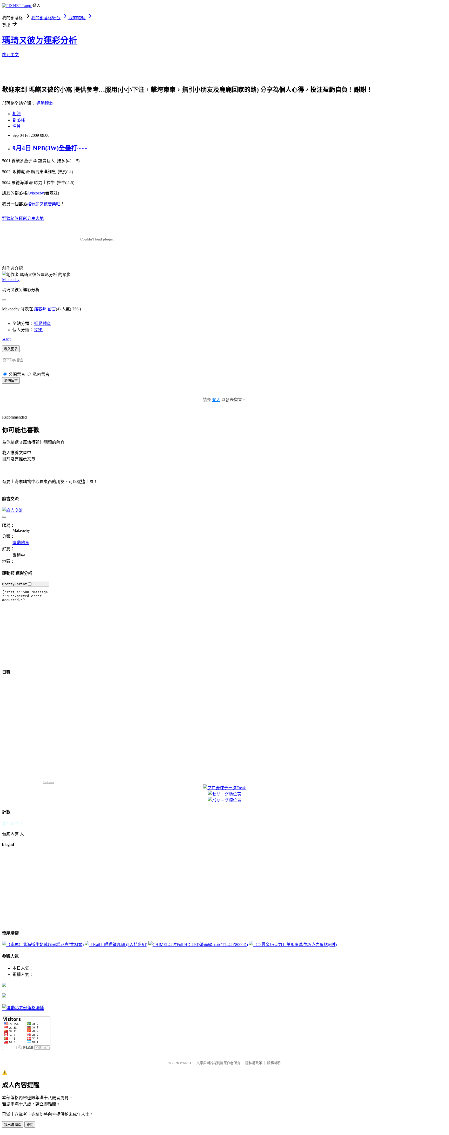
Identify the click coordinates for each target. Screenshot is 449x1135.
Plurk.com (48, 782)
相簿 (16, 114)
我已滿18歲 (12, 1125)
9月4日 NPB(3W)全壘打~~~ (49, 148)
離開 (30, 1125)
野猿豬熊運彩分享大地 (23, 218)
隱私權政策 (253, 1063)
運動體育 (44, 103)
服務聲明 (274, 1063)
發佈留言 (11, 381)
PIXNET (186, 1063)
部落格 (18, 120)
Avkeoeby (35, 193)
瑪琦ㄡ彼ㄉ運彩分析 (39, 40)
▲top (6, 339)
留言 (52, 309)
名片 (16, 126)
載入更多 (11, 349)
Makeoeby (10, 279)
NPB (38, 330)
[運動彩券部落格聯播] (23, 1008)
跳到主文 (10, 55)
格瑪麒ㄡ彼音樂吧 (43, 204)
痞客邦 (40, 309)
